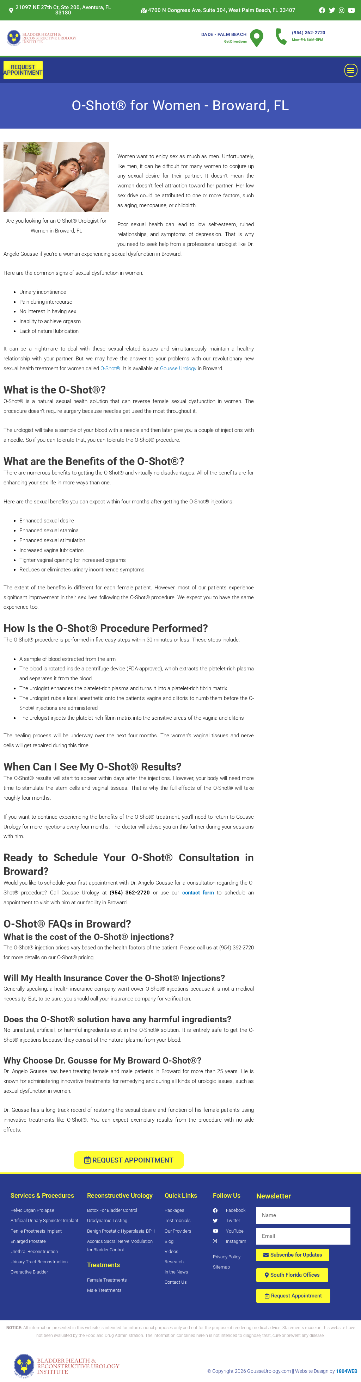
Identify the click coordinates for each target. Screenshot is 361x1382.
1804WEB (346, 1371)
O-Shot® (110, 368)
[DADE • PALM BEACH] (256, 38)
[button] (218, 10)
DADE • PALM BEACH (224, 34)
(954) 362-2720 (308, 32)
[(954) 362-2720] (281, 36)
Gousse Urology (178, 368)
